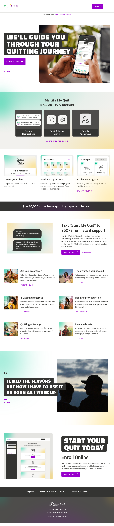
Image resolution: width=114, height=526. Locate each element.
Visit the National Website (62, 14)
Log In (96, 6)
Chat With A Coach (79, 491)
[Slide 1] (5, 399)
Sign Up (30, 491)
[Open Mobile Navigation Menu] (107, 6)
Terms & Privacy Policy (57, 516)
